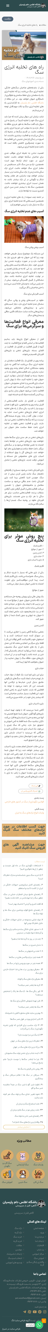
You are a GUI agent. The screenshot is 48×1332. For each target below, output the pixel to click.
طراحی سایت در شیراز (11, 1328)
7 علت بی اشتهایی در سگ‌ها (30, 951)
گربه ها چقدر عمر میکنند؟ (29, 985)
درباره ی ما (39, 1237)
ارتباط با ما (39, 1241)
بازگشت (7, 19)
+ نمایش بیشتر (24, 1127)
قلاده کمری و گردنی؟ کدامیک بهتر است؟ (24, 904)
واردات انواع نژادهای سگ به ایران (29, 811)
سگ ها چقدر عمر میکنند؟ (29, 1007)
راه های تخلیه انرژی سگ (28, 25)
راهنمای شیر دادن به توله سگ (27, 1116)
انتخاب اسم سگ (15, 1258)
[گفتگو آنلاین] (39, 1325)
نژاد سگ (18, 1228)
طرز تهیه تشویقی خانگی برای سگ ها (25, 1000)
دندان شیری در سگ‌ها (32, 945)
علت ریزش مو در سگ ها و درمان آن (24, 1110)
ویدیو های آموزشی (14, 1262)
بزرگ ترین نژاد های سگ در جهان (26, 1047)
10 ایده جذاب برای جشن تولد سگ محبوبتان (22, 1053)
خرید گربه (17, 1241)
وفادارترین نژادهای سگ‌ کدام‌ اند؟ (25, 1122)
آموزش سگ (39, 1258)
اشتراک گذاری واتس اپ (29, 791)
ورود (42, 1232)
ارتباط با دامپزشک (14, 1254)
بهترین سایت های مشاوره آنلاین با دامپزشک (22, 1013)
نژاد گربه (18, 1232)
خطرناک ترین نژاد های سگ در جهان (25, 1041)
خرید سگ (17, 1237)
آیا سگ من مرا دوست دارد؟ (29, 1035)
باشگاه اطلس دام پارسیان (32, 102)
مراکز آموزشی (38, 1254)
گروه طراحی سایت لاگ (20, 1320)
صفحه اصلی (39, 1228)
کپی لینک (35, 786)
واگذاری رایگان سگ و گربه (35, 1263)
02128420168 (35, 1291)
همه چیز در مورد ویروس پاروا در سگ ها (23, 963)
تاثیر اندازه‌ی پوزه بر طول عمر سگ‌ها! (25, 1019)
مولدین (18, 1249)
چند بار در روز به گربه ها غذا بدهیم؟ (26, 939)
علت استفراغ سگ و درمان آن (28, 1103)
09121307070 (35, 1294)
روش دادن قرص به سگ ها (29, 1069)
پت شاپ (40, 1249)
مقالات (43, 25)
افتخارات (40, 1245)
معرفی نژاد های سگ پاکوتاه (29, 979)
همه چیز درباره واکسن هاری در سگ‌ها (24, 957)
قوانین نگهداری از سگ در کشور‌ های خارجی (24, 800)
